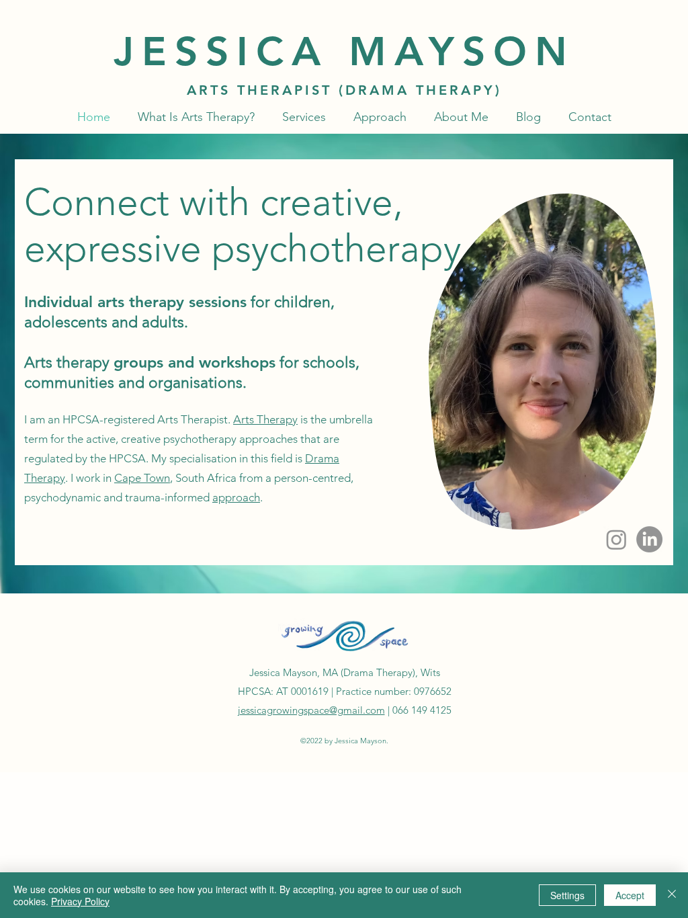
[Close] (672, 895)
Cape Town (142, 478)
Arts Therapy (265, 419)
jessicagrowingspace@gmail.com (311, 710)
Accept (629, 895)
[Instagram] (616, 539)
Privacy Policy (80, 901)
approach (236, 497)
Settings (567, 895)
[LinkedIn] (649, 539)
